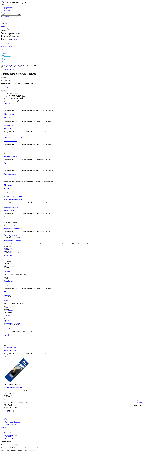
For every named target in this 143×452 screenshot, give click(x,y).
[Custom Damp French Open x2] (13, 69)
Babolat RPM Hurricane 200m (11, 177)
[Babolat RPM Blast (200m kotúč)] (11, 104)
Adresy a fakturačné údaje (11, 435)
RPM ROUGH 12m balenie (10, 141)
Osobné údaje (7, 436)
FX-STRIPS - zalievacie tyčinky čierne (13, 387)
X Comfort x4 (7, 315)
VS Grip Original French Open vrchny (13, 199)
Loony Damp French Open (10, 167)
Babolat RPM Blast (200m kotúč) (11, 107)
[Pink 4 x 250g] (8, 266)
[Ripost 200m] (8, 185)
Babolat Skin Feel (8, 128)
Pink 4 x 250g (7, 271)
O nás (5, 418)
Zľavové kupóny (8, 438)
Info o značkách (8, 10)
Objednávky (7, 430)
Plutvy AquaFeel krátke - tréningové (12, 240)
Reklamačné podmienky (10, 424)
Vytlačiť (6, 88)
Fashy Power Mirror (9, 255)
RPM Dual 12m (7, 117)
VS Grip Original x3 (8, 285)
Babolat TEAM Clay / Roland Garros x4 (13, 228)
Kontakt (6, 8)
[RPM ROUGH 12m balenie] (13, 137)
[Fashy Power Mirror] (8, 251)
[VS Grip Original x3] (10, 281)
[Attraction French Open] (11, 207)
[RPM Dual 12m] (9, 114)
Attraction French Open (9, 210)
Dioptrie (6, 300)
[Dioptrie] (7, 295)
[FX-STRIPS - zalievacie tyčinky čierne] (17, 382)
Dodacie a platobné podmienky (12, 422)
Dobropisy (7, 433)
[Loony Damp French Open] (12, 164)
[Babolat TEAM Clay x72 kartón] (10, 347)
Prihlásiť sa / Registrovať (7, 46)
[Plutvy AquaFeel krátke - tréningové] (14, 236)
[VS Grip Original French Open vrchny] (15, 196)
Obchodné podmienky (10, 421)
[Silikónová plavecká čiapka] (12, 323)
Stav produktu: (5, 80)
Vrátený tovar (7, 432)
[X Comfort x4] (8, 310)
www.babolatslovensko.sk (7, 85)
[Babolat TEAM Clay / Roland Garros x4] (10, 225)
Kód (2, 78)
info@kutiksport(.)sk (9, 411)
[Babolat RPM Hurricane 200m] (10, 174)
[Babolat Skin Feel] (8, 125)
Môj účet (6, 43)
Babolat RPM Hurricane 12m (11, 156)
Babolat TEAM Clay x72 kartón (11, 350)
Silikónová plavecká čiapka (10, 328)
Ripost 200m (7, 188)
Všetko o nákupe (8, 7)
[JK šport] (3, 13)
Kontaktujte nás (5, 1)
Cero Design (32, 450)
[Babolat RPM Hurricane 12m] (9, 153)
